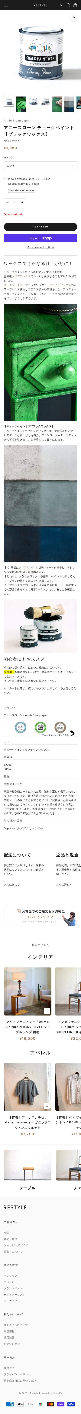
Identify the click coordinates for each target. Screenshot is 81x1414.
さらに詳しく (12, 884)
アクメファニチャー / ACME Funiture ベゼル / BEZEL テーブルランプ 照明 (28, 1027)
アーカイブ (10, 1301)
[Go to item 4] (45, 101)
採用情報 (9, 1337)
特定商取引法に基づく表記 (20, 1381)
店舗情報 (9, 1331)
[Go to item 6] (69, 104)
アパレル (9, 1282)
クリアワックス (21, 276)
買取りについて (13, 1252)
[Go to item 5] (57, 104)
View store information (21, 190)
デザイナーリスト (14, 1294)
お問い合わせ (12, 1344)
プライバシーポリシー (17, 1374)
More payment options (40, 247)
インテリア (10, 1276)
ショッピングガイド (16, 1245)
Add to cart (40, 226)
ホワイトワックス (60, 285)
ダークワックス (13, 285)
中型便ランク (13, 784)
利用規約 (9, 1368)
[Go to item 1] (9, 101)
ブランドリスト (13, 1288)
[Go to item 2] (21, 104)
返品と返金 (10, 1239)
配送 (6, 1233)
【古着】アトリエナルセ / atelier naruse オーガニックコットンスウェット (27, 1122)
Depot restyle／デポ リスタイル (23, 828)
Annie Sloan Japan (17, 120)
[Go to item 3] (33, 101)
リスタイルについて (16, 1325)
